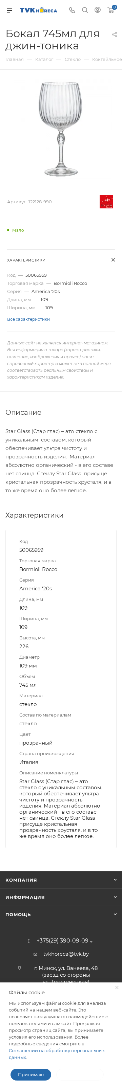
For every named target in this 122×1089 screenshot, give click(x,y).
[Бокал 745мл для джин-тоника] (61, 129)
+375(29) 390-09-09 (62, 941)
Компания (21, 880)
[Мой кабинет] (98, 10)
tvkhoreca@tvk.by (66, 954)
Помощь (18, 914)
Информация (25, 897)
